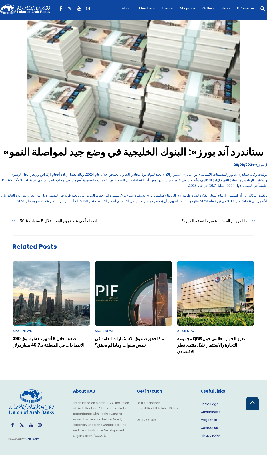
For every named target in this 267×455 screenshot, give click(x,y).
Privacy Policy (211, 436)
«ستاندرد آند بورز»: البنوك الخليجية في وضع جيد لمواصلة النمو (133, 152)
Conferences (210, 412)
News (225, 8)
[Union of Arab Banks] (25, 12)
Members (147, 8)
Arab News (22, 330)
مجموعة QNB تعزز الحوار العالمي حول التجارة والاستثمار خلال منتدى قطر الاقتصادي (211, 345)
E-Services (245, 8)
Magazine (187, 8)
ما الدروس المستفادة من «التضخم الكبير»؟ (215, 220)
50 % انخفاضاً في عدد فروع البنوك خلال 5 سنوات (58, 220)
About (127, 8)
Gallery (208, 8)
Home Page (209, 404)
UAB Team (32, 439)
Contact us (209, 428)
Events (167, 8)
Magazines (209, 420)
